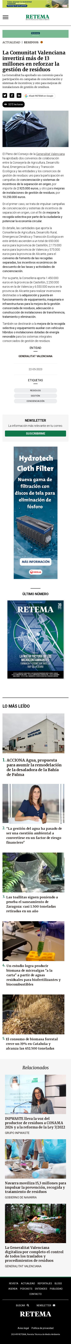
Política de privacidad (42, 1328)
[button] (4, 95)
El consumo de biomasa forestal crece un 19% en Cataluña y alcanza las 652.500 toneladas (32, 1043)
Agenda (13, 1288)
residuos (35, 390)
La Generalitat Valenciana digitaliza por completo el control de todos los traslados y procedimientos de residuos (34, 1254)
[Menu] (6, 18)
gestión (35, 396)
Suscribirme (35, 433)
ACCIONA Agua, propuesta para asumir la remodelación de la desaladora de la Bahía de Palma (34, 767)
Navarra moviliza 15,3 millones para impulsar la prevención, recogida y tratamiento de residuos (35, 1187)
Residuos (31, 42)
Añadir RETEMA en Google (41, 96)
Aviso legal (23, 1328)
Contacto (35, 1294)
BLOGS (58, 1283)
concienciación (36, 401)
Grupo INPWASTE (17, 1133)
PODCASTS (26, 1288)
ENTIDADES (41, 1288)
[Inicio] (37, 17)
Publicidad (56, 1288)
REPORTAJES (45, 1283)
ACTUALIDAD (28, 1283)
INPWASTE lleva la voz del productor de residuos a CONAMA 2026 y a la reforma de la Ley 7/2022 (35, 1123)
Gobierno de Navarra (21, 1197)
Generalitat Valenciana (35, 356)
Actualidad (11, 42)
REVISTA (13, 1283)
